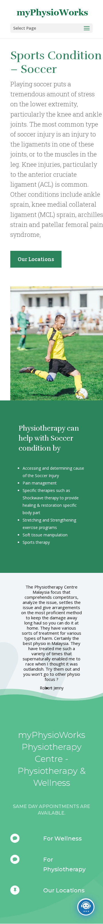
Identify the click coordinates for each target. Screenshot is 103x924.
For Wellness (62, 838)
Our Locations (36, 259)
